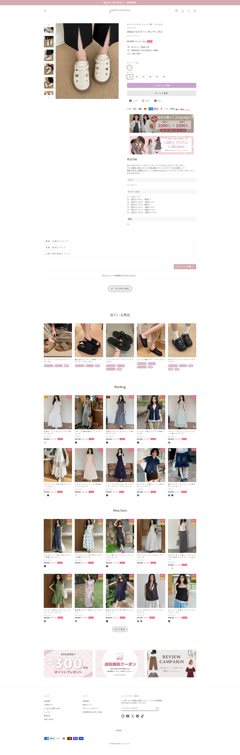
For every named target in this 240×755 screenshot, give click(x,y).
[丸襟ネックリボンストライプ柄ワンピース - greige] (45, 442)
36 (137, 76)
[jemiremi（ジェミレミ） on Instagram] (122, 716)
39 (157, 76)
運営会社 (47, 715)
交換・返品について (56, 247)
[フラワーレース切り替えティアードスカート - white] (45, 495)
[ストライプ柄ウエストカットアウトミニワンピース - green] (45, 621)
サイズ (130, 72)
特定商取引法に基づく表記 (92, 712)
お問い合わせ (49, 719)
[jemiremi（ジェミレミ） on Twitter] (132, 716)
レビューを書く (185, 266)
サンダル (137, 24)
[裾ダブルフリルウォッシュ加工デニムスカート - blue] (169, 495)
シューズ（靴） (148, 24)
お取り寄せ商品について (58, 253)
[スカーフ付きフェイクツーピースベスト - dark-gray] (138, 621)
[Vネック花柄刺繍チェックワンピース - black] (76, 442)
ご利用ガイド (49, 705)
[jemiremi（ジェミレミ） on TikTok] (142, 716)
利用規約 (86, 701)
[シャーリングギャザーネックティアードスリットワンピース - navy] (107, 495)
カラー (133, 63)
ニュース (47, 712)
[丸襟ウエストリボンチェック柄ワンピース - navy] (107, 442)
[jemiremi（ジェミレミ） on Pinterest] (137, 716)
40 (164, 76)
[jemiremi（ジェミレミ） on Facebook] (127, 716)
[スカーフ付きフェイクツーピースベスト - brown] (141, 621)
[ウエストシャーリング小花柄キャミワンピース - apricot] (76, 495)
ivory (129, 67)
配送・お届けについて (57, 241)
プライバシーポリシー (91, 708)
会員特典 (47, 701)
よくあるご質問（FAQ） (52, 708)
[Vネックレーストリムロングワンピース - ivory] (138, 566)
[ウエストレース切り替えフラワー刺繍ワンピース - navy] (45, 566)
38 (150, 76)
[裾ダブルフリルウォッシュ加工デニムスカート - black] (172, 495)
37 (143, 76)
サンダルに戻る (121, 289)
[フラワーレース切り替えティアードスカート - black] (48, 495)
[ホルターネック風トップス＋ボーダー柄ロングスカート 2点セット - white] (169, 568)
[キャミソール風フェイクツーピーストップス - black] (169, 621)
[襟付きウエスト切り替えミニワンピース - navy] (107, 621)
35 (130, 76)
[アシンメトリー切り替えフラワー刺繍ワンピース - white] (76, 566)
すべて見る (120, 629)
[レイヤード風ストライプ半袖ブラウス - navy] (138, 442)
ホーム (129, 24)
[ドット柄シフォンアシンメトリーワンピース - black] (107, 566)
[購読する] (157, 708)
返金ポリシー (87, 705)
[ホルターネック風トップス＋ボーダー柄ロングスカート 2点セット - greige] (172, 568)
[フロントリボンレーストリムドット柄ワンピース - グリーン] (169, 442)
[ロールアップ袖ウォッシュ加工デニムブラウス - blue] (138, 495)
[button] (161, 85)
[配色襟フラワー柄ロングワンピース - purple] (76, 621)
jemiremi (131, 28)
